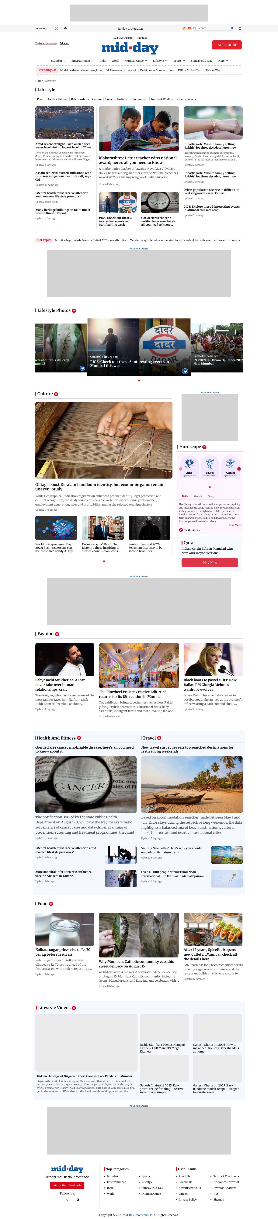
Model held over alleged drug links (81, 70)
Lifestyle (158, 60)
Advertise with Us (190, 1188)
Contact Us (185, 1182)
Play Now (210, 563)
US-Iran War (212, 70)
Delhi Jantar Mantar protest (157, 70)
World (115, 60)
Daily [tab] (185, 496)
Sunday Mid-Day (201, 60)
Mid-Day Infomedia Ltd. (138, 1215)
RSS (216, 1193)
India (103, 60)
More (221, 60)
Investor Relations (225, 1188)
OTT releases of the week (121, 70)
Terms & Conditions (226, 1176)
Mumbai (56, 60)
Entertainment (80, 60)
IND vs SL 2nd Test (190, 70)
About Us (184, 1176)
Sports (177, 60)
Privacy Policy (188, 1199)
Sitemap (219, 1199)
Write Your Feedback (67, 1185)
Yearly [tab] (211, 496)
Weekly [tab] (198, 496)
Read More (235, 525)
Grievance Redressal (226, 1182)
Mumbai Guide (134, 60)
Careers (183, 1193)
